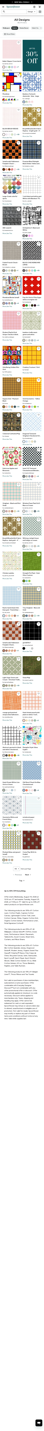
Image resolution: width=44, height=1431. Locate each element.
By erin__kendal (27, 201)
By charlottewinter (8, 717)
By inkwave (6, 436)
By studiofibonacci (8, 300)
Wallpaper (6, 28)
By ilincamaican (7, 201)
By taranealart (26, 337)
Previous (17, 874)
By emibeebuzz (27, 403)
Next (28, 874)
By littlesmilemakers (8, 752)
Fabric (14, 28)
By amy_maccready (8, 857)
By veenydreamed (28, 645)
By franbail (26, 370)
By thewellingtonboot (9, 96)
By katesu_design (27, 717)
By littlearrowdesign (8, 166)
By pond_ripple (27, 232)
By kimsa (5, 403)
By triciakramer (27, 302)
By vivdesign (26, 98)
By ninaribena (6, 822)
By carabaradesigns (8, 508)
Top (22, 880)
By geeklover (26, 857)
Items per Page (26, 869)
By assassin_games (28, 680)
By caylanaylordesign (8, 787)
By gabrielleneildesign (29, 267)
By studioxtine (7, 473)
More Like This (7, 70)
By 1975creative (7, 372)
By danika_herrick (7, 63)
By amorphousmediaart (29, 133)
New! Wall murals (21, 2)
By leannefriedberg (8, 682)
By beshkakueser (27, 787)
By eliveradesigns (27, 438)
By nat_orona (6, 612)
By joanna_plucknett (8, 575)
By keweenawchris (8, 230)
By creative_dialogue (8, 337)
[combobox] (31, 12)
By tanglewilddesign (28, 473)
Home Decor (24, 28)
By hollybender (27, 752)
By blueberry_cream (28, 166)
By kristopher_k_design (9, 267)
